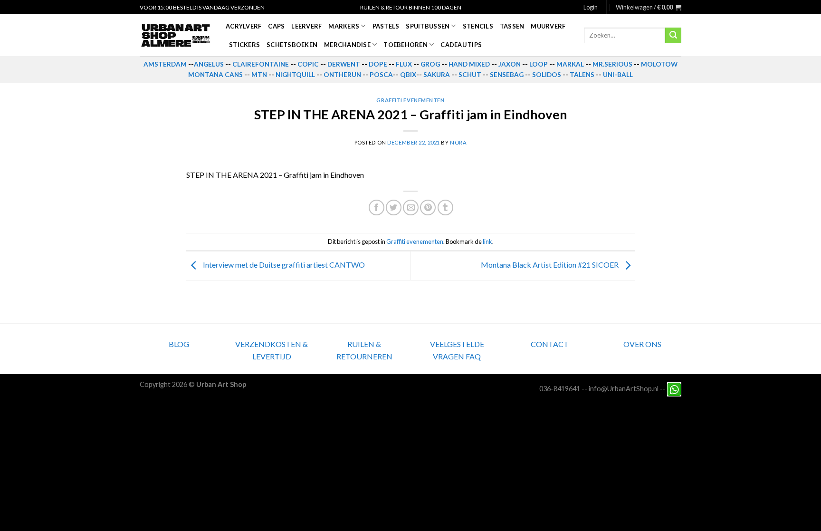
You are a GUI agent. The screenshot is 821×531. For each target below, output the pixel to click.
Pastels (386, 26)
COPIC (308, 64)
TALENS (582, 74)
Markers (343, 26)
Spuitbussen (427, 26)
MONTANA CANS (215, 74)
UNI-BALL (618, 74)
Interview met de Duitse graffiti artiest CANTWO (283, 264)
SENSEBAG (507, 74)
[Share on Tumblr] (445, 207)
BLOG (179, 343)
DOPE (378, 64)
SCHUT (469, 74)
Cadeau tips (461, 44)
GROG (430, 64)
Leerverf (306, 26)
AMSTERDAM (165, 64)
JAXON (509, 64)
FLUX (404, 64)
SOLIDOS (546, 74)
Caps (276, 26)
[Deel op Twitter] (393, 207)
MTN (259, 74)
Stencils (478, 26)
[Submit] (673, 36)
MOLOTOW (659, 64)
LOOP (538, 64)
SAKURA (436, 74)
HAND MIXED (469, 64)
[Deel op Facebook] (376, 207)
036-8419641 (559, 389)
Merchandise (347, 44)
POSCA (381, 74)
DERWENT (343, 64)
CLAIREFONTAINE (260, 64)
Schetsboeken (292, 44)
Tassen (512, 26)
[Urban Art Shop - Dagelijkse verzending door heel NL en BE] (175, 35)
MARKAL (570, 64)
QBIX (408, 74)
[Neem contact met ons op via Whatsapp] (674, 389)
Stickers (244, 44)
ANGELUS (209, 64)
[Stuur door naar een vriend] (411, 207)
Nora (458, 142)
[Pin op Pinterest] (428, 207)
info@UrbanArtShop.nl (624, 389)
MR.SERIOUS (612, 64)
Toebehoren (405, 44)
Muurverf (548, 26)
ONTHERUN (342, 74)
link (487, 241)
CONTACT (550, 343)
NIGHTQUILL (295, 74)
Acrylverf (243, 26)
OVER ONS (642, 343)
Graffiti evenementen (410, 100)
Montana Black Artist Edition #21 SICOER (550, 264)
